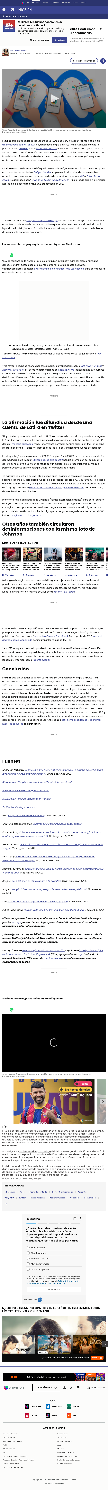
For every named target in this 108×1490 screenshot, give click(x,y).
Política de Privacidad (10, 1434)
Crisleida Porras (21, 51)
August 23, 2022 (61, 349)
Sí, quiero (59, 40)
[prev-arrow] (2, 1101)
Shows (45, 3)
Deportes (66, 3)
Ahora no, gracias (39, 40)
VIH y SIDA (9, 1198)
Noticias (36, 3)
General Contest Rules (11, 1464)
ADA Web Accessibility (65, 1441)
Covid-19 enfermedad (62, 1192)
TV (5, 1204)
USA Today (86, 366)
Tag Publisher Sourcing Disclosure (15, 1456)
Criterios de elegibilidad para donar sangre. (57, 824)
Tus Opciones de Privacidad (13, 1467)
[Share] (103, 61)
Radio (76, 3)
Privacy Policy (62, 1434)
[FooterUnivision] (14, 1387)
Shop (83, 3)
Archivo (5, 1445)
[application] (54, 98)
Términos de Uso (9, 1437)
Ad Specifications (9, 1449)
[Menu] (4, 9)
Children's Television (64, 1464)
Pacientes (82, 1192)
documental (90, 1198)
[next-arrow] (103, 1101)
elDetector (9, 1192)
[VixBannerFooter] (54, 1377)
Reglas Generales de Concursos (68, 1460)
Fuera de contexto (38, 1192)
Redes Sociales (38, 1198)
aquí (80, 954)
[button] (54, 98)
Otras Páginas (43, 1387)
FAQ (4, 1452)
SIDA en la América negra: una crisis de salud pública (37, 901)
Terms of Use (61, 1437)
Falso (22, 1192)
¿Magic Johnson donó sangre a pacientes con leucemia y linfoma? (49, 889)
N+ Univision (8, 575)
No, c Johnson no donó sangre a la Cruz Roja (36, 881)
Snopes (98, 366)
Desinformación (57, 1198)
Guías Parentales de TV (65, 1452)
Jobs (59, 1445)
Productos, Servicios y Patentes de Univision (18, 1460)
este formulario (52, 958)
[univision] (20, 10)
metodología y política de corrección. (43, 950)
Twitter (22, 1198)
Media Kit (60, 1449)
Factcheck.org (66, 369)
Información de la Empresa (12, 1441)
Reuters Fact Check (13, 369)
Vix (28, 3)
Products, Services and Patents (68, 1456)
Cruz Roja (74, 1198)
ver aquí (16, 922)
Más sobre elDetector (20, 543)
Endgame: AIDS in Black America (26, 815)
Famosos (55, 3)
